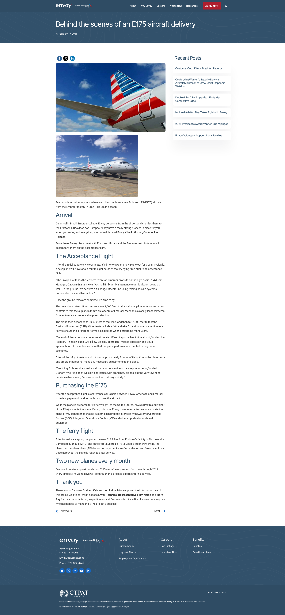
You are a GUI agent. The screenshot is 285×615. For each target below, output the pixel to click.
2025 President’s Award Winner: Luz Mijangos (201, 123)
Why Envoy (146, 5)
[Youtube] (81, 570)
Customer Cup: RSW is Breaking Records (198, 68)
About (133, 5)
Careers (161, 5)
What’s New (176, 5)
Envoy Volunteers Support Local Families (198, 135)
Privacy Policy (219, 592)
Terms (209, 592)
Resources (192, 5)
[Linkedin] (88, 570)
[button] (226, 6)
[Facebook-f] (62, 570)
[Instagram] (75, 570)
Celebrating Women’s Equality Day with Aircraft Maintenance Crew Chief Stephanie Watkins (200, 83)
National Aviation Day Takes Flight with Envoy (201, 112)
